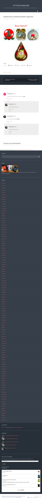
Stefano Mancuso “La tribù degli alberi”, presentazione (33, 80)
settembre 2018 (4, 403)
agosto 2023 (3, 266)
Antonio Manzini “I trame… (15, 435)
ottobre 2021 (4, 317)
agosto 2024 (4, 238)
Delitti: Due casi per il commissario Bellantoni (9, 479)
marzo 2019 (3, 389)
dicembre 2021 (4, 313)
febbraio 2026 (4, 197)
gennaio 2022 (4, 310)
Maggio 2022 (4, 301)
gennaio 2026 (4, 199)
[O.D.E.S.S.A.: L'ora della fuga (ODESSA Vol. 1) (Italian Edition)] (39, 486)
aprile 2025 (3, 220)
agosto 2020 (4, 350)
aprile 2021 (3, 331)
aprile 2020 (3, 359)
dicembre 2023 (4, 257)
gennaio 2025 (4, 227)
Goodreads (5, 427)
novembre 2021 (4, 315)
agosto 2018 (4, 406)
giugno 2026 (4, 187)
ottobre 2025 (4, 206)
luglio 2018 (3, 408)
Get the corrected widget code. (18, 427)
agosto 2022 (3, 294)
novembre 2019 (4, 371)
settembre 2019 (4, 375)
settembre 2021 (4, 320)
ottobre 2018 (4, 401)
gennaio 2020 (4, 366)
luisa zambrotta (10, 116)
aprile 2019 (3, 387)
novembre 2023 (4, 259)
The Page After (9, 93)
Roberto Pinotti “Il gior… (12, 448)
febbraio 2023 (4, 280)
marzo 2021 (3, 334)
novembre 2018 (4, 399)
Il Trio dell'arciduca (5, 475)
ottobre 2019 (4, 373)
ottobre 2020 (4, 345)
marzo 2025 (3, 222)
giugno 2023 (3, 271)
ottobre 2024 (4, 234)
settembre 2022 (4, 292)
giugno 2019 (4, 382)
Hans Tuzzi (4, 476)
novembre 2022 (4, 287)
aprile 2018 (3, 415)
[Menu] (37, 11)
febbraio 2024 (4, 252)
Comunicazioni (9, 72)
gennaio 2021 (4, 338)
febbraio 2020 (4, 364)
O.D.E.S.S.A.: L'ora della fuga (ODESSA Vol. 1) (9, 484)
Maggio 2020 (4, 357)
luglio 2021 (3, 324)
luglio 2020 (3, 352)
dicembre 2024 (4, 229)
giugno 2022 (3, 299)
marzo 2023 (3, 278)
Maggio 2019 (4, 385)
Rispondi (8, 100)
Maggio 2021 (4, 329)
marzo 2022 (3, 306)
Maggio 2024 (4, 245)
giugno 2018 (4, 410)
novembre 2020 (4, 343)
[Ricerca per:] (21, 156)
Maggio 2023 (4, 273)
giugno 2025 (3, 215)
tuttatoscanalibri (21, 6)
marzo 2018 (3, 417)
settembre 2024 (4, 236)
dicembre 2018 (4, 396)
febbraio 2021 (4, 336)
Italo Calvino (4, 472)
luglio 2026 (3, 185)
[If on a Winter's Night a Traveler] (39, 473)
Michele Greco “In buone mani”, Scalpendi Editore (9, 80)
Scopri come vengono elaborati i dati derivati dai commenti (24, 149)
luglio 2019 (3, 380)
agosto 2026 (4, 183)
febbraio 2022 (4, 308)
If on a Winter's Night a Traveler (7, 471)
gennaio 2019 (4, 394)
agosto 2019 (4, 378)
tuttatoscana (11, 104)
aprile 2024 (3, 248)
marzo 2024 (3, 250)
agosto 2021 (3, 322)
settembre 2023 (4, 264)
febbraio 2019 (4, 392)
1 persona (11, 98)
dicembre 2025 (4, 201)
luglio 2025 (3, 213)
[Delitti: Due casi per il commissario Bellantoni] (39, 481)
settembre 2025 (4, 208)
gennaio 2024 (4, 255)
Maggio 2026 (4, 190)
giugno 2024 (4, 243)
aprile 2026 (3, 192)
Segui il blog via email (7, 456)
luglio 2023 (3, 269)
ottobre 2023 (4, 262)
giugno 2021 (3, 327)
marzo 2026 (3, 194)
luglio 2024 (3, 241)
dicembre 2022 (4, 285)
